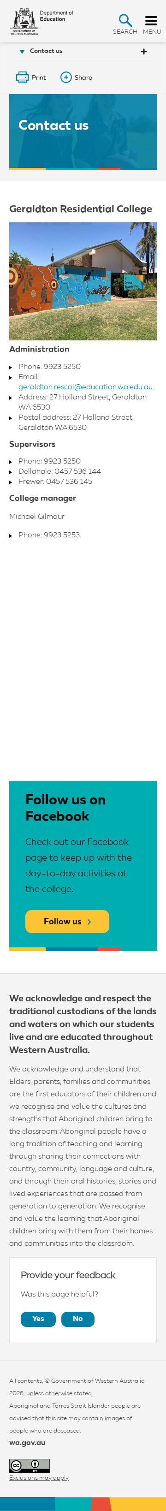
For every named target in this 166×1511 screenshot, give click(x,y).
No (78, 1319)
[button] (125, 20)
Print (39, 78)
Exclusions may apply (39, 1478)
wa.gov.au (27, 1443)
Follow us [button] (63, 922)
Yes (38, 1319)
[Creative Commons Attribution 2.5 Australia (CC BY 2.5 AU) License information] (29, 1466)
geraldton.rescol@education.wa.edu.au (85, 387)
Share (83, 78)
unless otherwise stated (59, 1394)
